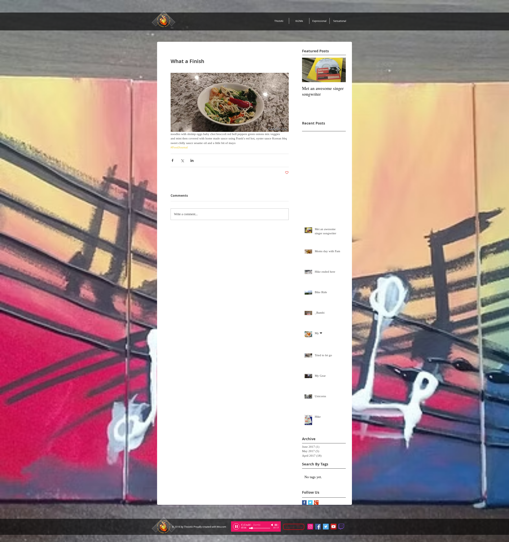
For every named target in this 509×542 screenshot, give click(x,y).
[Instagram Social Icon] (310, 526)
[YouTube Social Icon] (333, 526)
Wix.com (221, 526)
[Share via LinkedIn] (192, 160)
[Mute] (272, 525)
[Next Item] (339, 70)
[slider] (277, 525)
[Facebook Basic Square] (304, 502)
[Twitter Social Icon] (326, 526)
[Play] (236, 526)
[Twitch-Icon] (341, 526)
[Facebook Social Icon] (318, 526)
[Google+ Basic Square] (316, 502)
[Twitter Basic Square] (310, 502)
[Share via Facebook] (172, 160)
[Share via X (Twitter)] (182, 160)
